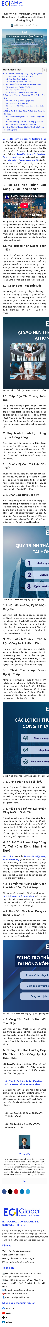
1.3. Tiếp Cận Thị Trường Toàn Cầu (18, 81)
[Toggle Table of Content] (43, 70)
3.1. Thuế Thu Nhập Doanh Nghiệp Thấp (20, 101)
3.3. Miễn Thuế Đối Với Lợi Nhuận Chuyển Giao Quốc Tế (25, 107)
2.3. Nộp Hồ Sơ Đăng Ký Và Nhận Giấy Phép (21, 92)
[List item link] (25, 1308)
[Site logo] (12, 3)
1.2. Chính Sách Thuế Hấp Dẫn (16, 79)
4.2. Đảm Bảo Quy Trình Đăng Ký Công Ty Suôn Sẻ (24, 122)
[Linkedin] (24, 1181)
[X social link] (10, 1191)
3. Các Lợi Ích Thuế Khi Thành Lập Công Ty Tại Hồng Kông (24, 96)
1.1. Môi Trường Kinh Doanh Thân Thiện (19, 76)
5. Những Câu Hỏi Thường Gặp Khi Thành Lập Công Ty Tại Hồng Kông (23, 128)
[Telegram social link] (28, 1191)
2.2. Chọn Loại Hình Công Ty (16, 90)
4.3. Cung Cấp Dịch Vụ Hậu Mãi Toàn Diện (21, 124)
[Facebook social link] (4, 1191)
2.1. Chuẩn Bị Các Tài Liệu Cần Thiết (19, 87)
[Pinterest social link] (16, 1191)
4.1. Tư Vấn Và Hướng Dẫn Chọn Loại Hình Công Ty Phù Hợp (25, 118)
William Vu (18, 25)
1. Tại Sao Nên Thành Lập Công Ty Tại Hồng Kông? (23, 73)
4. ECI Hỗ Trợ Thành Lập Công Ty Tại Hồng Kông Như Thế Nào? (24, 112)
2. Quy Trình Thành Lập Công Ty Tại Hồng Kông (22, 84)
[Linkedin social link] (22, 1191)
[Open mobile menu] (46, 3)
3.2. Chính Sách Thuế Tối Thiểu (17, 103)
